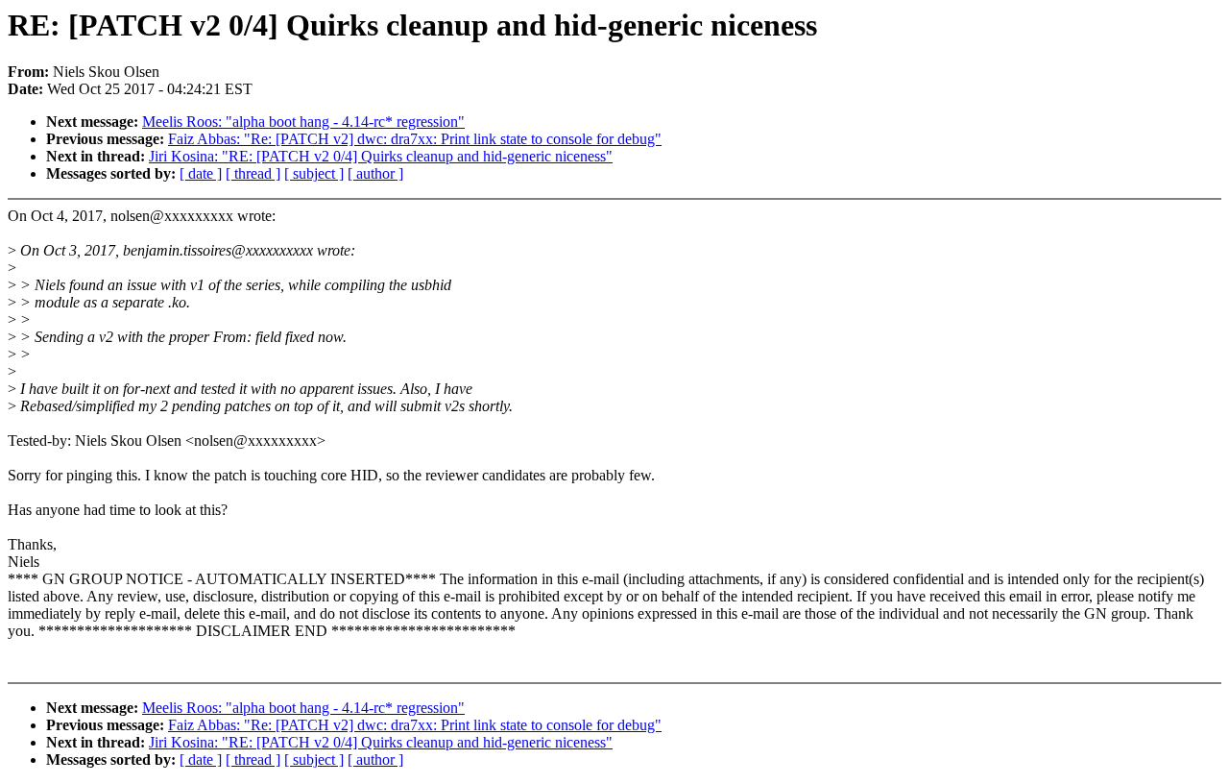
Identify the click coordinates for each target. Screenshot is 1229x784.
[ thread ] (253, 173)
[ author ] (375, 173)
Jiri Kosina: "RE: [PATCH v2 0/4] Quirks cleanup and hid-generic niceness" (381, 156)
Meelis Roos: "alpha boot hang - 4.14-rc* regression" (303, 121)
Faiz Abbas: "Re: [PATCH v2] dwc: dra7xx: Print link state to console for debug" (415, 139)
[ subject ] (314, 173)
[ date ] (201, 173)
